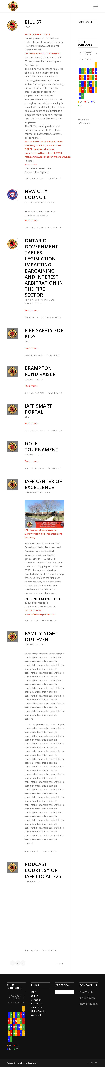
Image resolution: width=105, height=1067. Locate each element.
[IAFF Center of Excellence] (12, 484)
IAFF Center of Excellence (43, 484)
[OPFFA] (12, 25)
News (27, 27)
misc (27, 341)
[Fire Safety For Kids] (12, 333)
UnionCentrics (38, 1011)
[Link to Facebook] (88, 1062)
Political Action (33, 303)
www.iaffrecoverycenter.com (40, 614)
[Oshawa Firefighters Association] (13, 6)
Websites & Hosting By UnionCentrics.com (22, 1063)
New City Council (36, 194)
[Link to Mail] (96, 1062)
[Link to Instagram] (92, 1062)
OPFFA (34, 995)
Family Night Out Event (42, 636)
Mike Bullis (55, 178)
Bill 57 (33, 22)
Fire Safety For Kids (44, 333)
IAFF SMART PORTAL (38, 409)
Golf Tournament (42, 446)
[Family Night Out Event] (12, 636)
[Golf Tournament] (12, 446)
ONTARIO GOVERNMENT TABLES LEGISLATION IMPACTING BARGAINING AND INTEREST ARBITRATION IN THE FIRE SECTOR (44, 267)
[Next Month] (96, 53)
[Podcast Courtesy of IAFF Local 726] (12, 867)
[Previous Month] (80, 53)
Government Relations (36, 202)
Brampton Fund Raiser (40, 371)
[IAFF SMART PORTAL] (12, 409)
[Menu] (94, 6)
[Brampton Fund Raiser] (12, 371)
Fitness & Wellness (34, 492)
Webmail (36, 1015)
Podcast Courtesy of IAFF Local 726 (43, 870)
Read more (31, 220)
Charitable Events (34, 379)
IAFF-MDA (36, 1007)
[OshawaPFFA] (12, 194)
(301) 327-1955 (33, 610)
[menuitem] (94, 6)
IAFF (33, 992)
